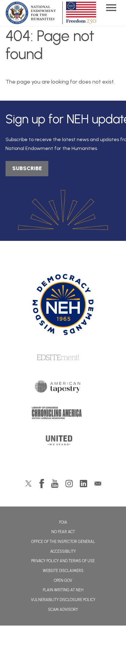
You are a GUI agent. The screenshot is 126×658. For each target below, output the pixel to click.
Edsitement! (63, 357)
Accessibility (63, 551)
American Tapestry (63, 388)
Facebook (41, 483)
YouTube (54, 483)
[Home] (63, 304)
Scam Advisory (63, 609)
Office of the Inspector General (63, 541)
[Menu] (111, 8)
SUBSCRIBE (27, 168)
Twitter (28, 483)
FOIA (63, 522)
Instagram (69, 483)
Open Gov (63, 580)
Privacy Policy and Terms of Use (63, 561)
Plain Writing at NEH (63, 590)
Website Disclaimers (63, 570)
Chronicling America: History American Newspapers (63, 414)
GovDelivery (98, 483)
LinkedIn (83, 483)
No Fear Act (63, 531)
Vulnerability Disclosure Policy (63, 599)
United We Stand (63, 442)
